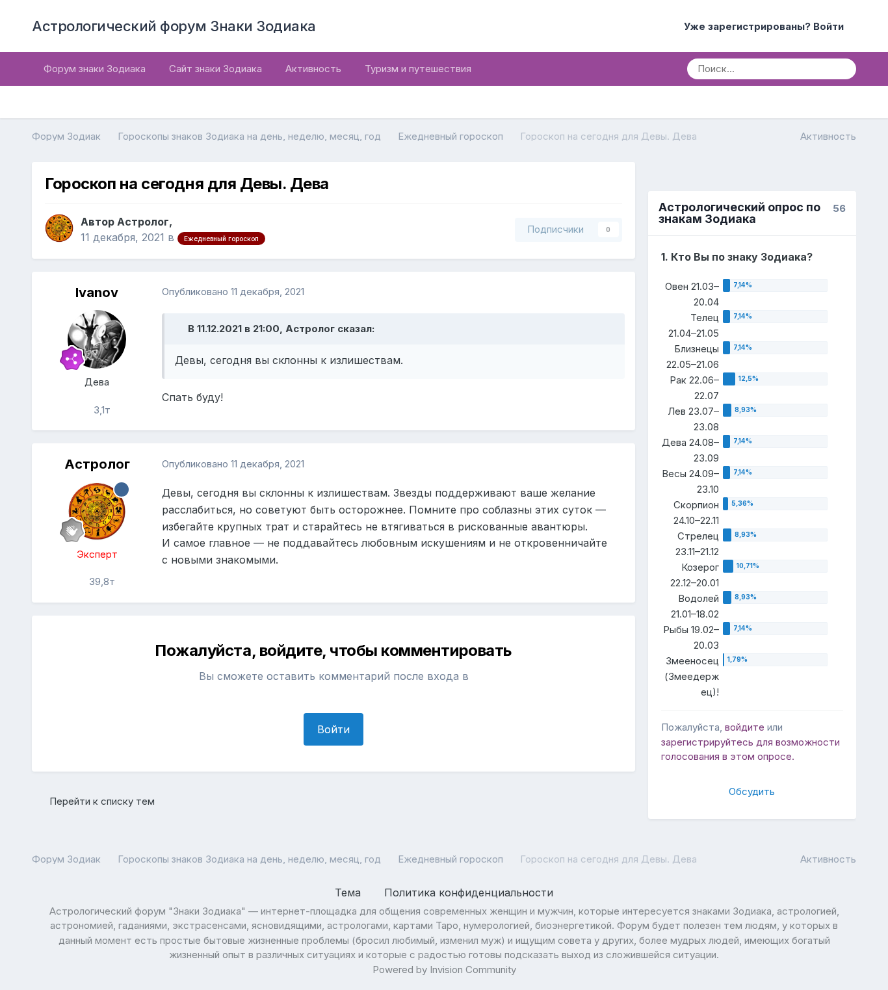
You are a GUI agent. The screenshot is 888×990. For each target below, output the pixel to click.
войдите (744, 727)
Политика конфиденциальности (468, 892)
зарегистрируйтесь (707, 742)
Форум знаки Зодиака (95, 68)
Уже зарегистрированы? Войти (766, 26)
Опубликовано (233, 291)
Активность (313, 68)
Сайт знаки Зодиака (215, 68)
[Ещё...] (612, 292)
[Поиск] (842, 69)
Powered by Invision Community (444, 969)
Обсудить (752, 791)
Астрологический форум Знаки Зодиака (174, 26)
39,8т (100, 581)
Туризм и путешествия (418, 68)
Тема (349, 892)
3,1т (101, 410)
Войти (333, 729)
